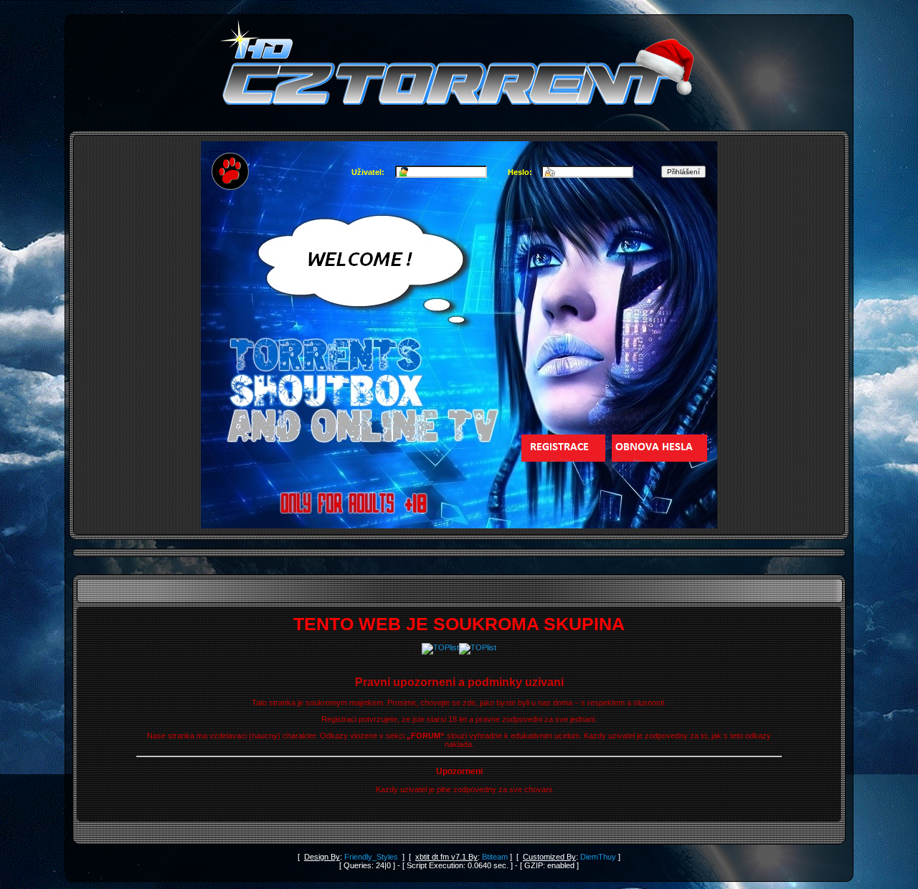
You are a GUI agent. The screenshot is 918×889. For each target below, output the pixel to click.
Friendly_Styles (371, 856)
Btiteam (495, 856)
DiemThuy (598, 856)
